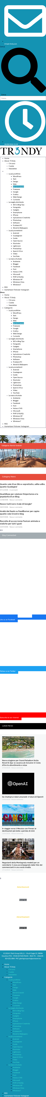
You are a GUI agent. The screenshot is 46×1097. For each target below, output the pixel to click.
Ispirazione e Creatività (21, 218)
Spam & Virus (18, 251)
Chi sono (12, 163)
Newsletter (13, 169)
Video (15, 254)
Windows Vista (18, 282)
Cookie (11, 166)
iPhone (15, 215)
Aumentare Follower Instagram (16, 290)
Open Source (17, 241)
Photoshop (17, 220)
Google (15, 192)
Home (6, 158)
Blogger (16, 264)
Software (16, 223)
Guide (15, 238)
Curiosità (16, 199)
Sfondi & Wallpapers (20, 228)
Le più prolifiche (14, 174)
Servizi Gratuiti (18, 187)
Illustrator (16, 243)
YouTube (16, 256)
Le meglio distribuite (16, 202)
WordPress (17, 176)
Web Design (17, 197)
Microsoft (16, 274)
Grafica (15, 194)
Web (14, 184)
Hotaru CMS (17, 272)
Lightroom (17, 246)
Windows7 (17, 285)
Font (14, 269)
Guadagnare (17, 236)
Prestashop (17, 248)
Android (16, 233)
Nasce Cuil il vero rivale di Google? (16, 504)
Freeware (16, 189)
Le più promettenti (15, 230)
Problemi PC (17, 225)
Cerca (2, 46)
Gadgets (16, 210)
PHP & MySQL (18, 277)
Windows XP (17, 279)
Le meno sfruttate (15, 259)
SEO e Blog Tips (18, 205)
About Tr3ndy (10, 161)
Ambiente (16, 261)
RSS (6, 287)
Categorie (8, 171)
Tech (14, 179)
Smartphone (17, 212)
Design (15, 181)
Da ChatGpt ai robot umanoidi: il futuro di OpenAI (22, 797)
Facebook (16, 266)
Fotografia (17, 207)
